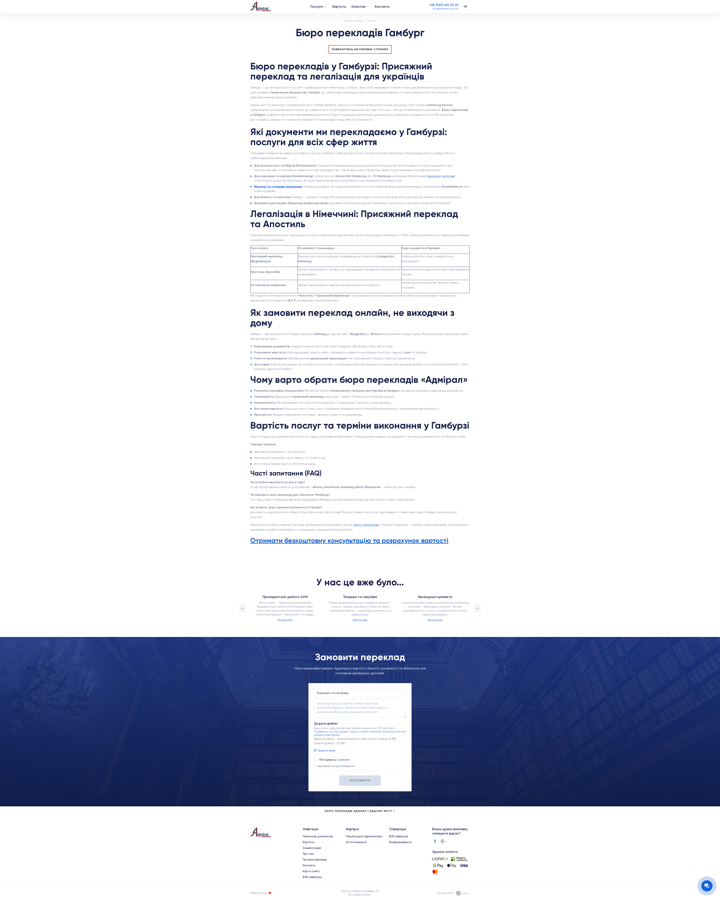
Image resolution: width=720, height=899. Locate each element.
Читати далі (285, 619)
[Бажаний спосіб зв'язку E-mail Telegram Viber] (360, 693)
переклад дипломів (440, 176)
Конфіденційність (400, 842)
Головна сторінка (353, 20)
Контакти (382, 6)
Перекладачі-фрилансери (364, 836)
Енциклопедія (312, 848)
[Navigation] (325, 6)
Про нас (308, 853)
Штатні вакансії (356, 842)
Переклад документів (318, 836)
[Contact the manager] (706, 885)
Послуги (316, 6)
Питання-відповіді (315, 859)
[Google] (442, 841)
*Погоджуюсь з (334, 759)
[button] (243, 608)
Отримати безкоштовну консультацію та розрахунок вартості (349, 540)
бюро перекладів (366, 524)
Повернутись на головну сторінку (360, 49)
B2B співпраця (312, 877)
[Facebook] (435, 841)
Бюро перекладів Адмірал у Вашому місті (358, 811)
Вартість (339, 6)
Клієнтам (358, 6)
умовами (344, 759)
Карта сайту (311, 871)
